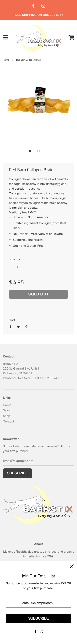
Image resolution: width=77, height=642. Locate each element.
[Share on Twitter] (18, 327)
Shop (6, 416)
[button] (29, 151)
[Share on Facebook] (11, 327)
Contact (8, 421)
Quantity (14, 259)
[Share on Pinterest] (26, 327)
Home (6, 59)
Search (7, 410)
